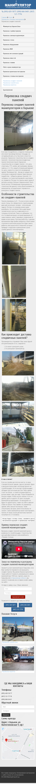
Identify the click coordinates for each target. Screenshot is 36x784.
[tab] (18, 26)
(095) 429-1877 (10, 11)
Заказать (6, 715)
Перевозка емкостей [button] (9, 58)
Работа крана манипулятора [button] (12, 67)
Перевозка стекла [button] (8, 40)
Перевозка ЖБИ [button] (8, 49)
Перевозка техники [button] (9, 63)
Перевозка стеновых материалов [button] (13, 76)
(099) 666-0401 (23, 11)
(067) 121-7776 (18, 609)
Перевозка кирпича (9, 85)
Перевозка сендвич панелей (12, 81)
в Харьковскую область (18, 578)
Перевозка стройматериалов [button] (12, 31)
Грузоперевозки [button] (7, 90)
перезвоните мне (18, 597)
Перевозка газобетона (11, 83)
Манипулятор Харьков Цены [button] (11, 26)
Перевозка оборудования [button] (10, 44)
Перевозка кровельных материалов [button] (14, 72)
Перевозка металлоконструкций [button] (13, 53)
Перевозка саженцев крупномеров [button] (13, 35)
